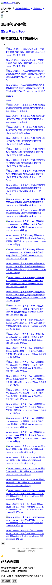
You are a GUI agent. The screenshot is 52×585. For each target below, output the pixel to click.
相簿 (6, 32)
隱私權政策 (21, 551)
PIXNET (17, 548)
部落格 (15, 32)
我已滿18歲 (6, 581)
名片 (23, 32)
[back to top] (3, 543)
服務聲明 (31, 551)
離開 (14, 581)
